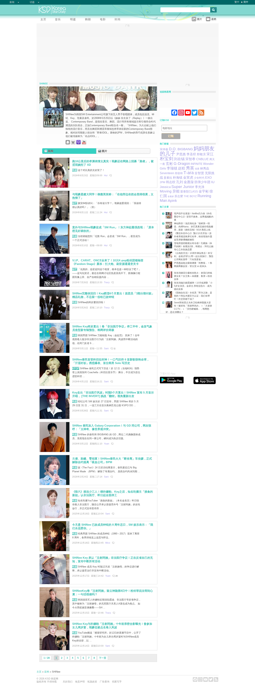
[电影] (103, 19)
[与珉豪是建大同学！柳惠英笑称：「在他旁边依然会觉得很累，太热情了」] (54, 219)
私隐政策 (92, 681)
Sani (106, 348)
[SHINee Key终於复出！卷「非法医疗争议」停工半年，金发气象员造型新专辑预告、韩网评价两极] (54, 352)
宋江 (210, 154)
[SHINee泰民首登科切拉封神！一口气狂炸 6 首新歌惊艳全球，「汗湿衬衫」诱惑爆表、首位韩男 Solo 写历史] (54, 385)
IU (212, 182)
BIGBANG (185, 149)
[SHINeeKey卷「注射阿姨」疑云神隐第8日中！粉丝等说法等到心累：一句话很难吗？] (54, 616)
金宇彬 (204, 191)
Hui (106, 175)
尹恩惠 (181, 154)
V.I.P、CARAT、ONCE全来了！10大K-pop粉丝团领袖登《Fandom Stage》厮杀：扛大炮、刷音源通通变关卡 (107, 262)
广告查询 (104, 681)
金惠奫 (189, 182)
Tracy (107, 282)
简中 (245, 2)
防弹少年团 (202, 182)
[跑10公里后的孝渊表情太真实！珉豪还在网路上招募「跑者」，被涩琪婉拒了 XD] (54, 186)
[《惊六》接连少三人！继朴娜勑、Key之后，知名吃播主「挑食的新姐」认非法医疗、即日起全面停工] (54, 517)
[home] (68, 143)
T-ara (189, 172)
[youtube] (84, 143)
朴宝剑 (166, 158)
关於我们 (67, 681)
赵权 (181, 168)
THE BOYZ (190, 196)
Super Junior (182, 186)
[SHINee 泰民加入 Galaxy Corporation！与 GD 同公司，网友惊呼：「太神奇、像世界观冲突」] (54, 451)
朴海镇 (177, 177)
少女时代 (199, 177)
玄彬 (169, 164)
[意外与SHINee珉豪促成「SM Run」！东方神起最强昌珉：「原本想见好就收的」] (54, 252)
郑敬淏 (201, 154)
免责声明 (80, 681)
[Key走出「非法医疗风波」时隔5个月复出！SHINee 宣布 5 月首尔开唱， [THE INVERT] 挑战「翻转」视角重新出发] (54, 418)
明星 (74, 170)
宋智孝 (190, 159)
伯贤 (197, 168)
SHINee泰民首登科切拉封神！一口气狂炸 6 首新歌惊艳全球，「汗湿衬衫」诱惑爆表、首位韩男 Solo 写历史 (110, 361)
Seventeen (167, 173)
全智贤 (199, 173)
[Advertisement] (188, 343)
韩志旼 (170, 182)
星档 (46, 671)
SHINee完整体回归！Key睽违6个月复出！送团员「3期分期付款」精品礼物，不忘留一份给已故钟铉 (113, 295)
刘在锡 (179, 159)
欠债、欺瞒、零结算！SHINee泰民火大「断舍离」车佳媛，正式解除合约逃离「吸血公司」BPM (112, 460)
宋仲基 (164, 149)
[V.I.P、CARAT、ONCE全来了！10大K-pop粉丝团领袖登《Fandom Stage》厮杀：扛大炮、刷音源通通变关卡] (54, 285)
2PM (162, 182)
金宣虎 (188, 177)
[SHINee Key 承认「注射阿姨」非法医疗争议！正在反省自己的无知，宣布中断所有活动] (54, 583)
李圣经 (191, 154)
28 (116, 576)
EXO (208, 177)
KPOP (75, 368)
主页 (39, 671)
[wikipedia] (73, 143)
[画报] (118, 19)
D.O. (173, 149)
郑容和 (179, 173)
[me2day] (78, 143)
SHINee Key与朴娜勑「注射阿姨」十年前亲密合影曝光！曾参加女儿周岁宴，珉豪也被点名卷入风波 (112, 625)
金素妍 (171, 196)
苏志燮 (179, 196)
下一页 (102, 658)
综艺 (74, 203)
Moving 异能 (170, 191)
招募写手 (117, 681)
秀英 (190, 168)
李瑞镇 (172, 168)
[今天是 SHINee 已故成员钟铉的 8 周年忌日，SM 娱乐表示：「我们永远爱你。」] (54, 550)
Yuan (106, 443)
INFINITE (196, 163)
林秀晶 (204, 168)
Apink (172, 201)
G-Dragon (182, 163)
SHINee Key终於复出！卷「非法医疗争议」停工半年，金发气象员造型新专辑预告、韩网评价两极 (112, 328)
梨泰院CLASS (189, 191)
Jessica (165, 187)
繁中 (236, 2)
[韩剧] (88, 19)
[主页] (44, 19)
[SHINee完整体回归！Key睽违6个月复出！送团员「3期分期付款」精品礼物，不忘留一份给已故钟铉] (54, 319)
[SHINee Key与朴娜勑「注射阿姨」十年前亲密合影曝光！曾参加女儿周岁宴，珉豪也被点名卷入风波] (54, 649)
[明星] (73, 19)
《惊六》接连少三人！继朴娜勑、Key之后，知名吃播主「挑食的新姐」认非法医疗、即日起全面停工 (112, 493)
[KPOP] (59, 19)
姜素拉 (168, 177)
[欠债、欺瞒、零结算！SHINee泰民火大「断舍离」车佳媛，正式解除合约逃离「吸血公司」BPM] (54, 484)
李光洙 (199, 187)
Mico (107, 543)
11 (114, 348)
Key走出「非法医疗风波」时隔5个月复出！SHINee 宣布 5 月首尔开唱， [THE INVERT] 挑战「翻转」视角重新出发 (113, 394)
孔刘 (179, 182)
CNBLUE (202, 159)
